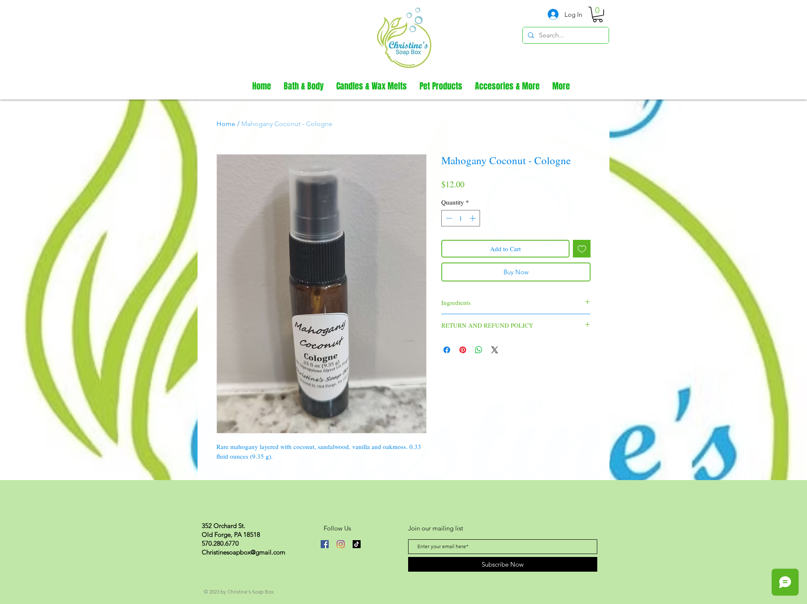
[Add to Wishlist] (582, 249)
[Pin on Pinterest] (463, 350)
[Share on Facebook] (447, 350)
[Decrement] (448, 218)
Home (225, 124)
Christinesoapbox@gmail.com (243, 552)
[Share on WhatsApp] (479, 350)
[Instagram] (341, 544)
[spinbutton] (461, 218)
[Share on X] (495, 350)
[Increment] (473, 218)
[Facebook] (325, 544)
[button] (597, 14)
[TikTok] (357, 544)
